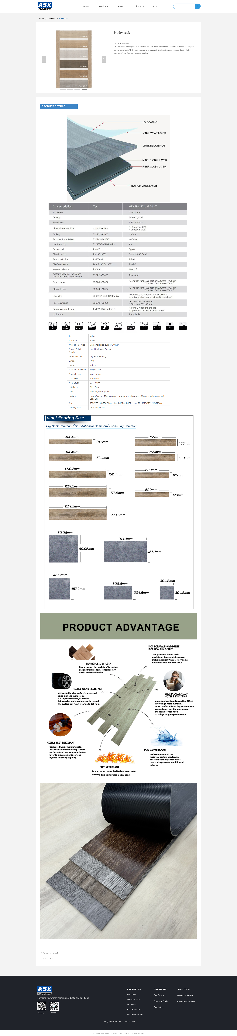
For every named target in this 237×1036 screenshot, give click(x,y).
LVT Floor (51, 19)
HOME (41, 19)
